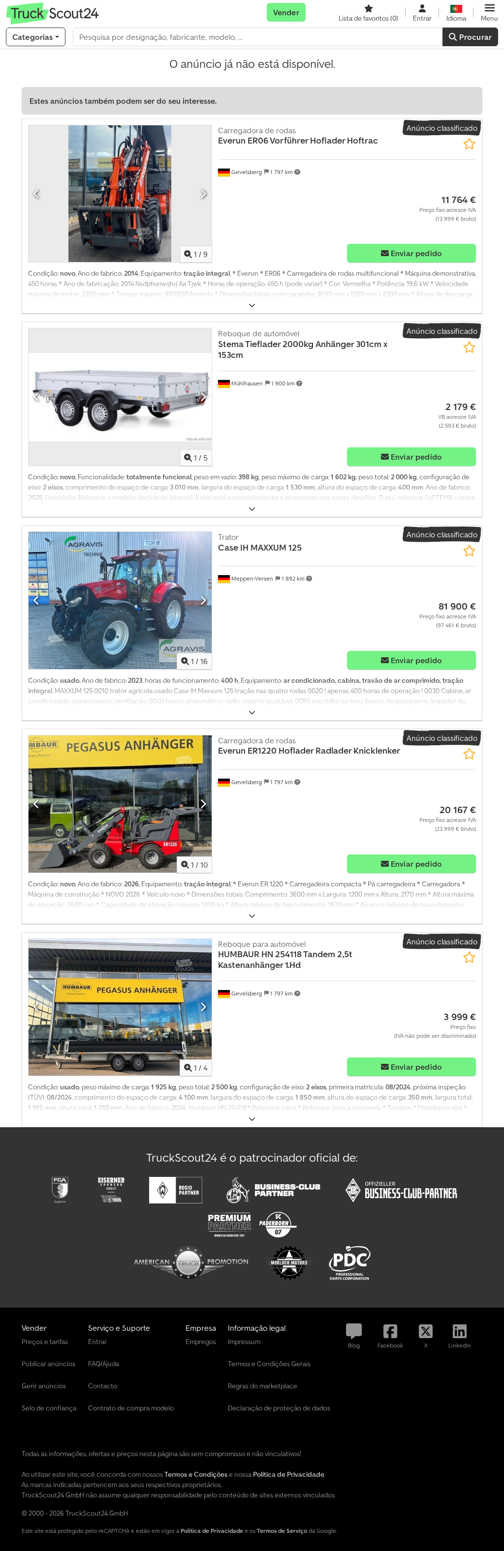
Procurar (474, 37)
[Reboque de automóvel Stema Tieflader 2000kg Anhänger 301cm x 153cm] (120, 397)
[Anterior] (36, 193)
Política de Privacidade (212, 1530)
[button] (489, 12)
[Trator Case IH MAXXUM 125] (120, 600)
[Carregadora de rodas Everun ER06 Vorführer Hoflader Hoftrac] (120, 194)
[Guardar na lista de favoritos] (469, 143)
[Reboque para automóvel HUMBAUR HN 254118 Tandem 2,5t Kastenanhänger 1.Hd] (120, 1007)
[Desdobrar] (252, 305)
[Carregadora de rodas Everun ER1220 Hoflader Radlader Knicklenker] (120, 804)
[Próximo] (203, 193)
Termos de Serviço (282, 1530)
